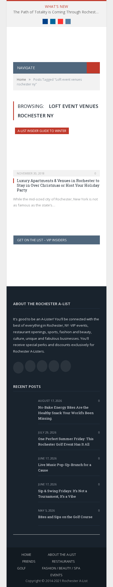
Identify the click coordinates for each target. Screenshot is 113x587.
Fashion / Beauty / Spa (61, 568)
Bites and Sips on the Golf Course (65, 516)
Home (26, 554)
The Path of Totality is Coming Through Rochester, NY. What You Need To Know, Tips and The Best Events (57, 12)
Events (56, 575)
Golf (21, 568)
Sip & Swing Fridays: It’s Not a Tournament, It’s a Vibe (62, 494)
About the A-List (62, 554)
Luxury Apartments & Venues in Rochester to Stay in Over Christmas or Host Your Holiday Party (58, 185)
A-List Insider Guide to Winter (42, 131)
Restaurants (63, 561)
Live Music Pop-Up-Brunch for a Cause (64, 467)
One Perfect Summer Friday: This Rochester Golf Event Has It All (66, 441)
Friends (28, 561)
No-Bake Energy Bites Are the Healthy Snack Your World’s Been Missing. (66, 413)
